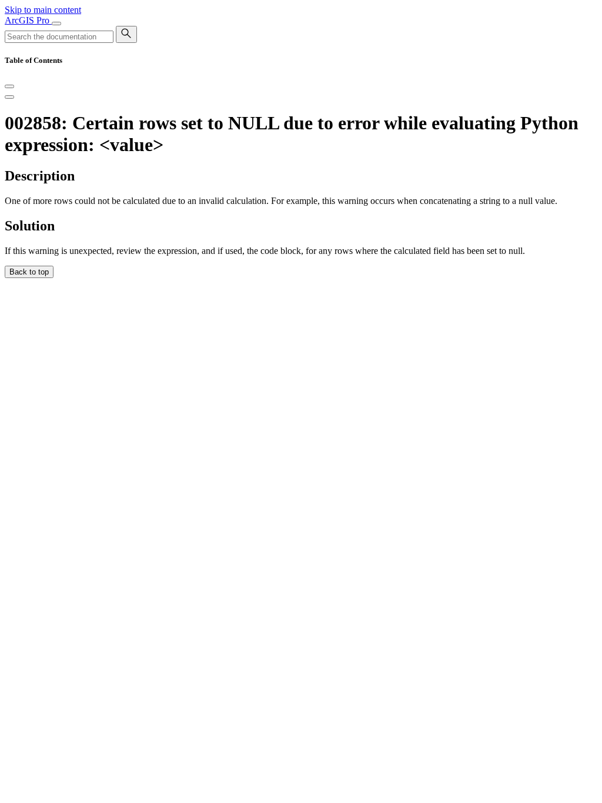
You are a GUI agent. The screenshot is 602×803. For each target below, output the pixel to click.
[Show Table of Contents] (9, 97)
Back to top (29, 271)
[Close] (9, 86)
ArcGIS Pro (28, 20)
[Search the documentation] (126, 34)
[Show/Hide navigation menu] (56, 23)
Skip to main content (43, 10)
